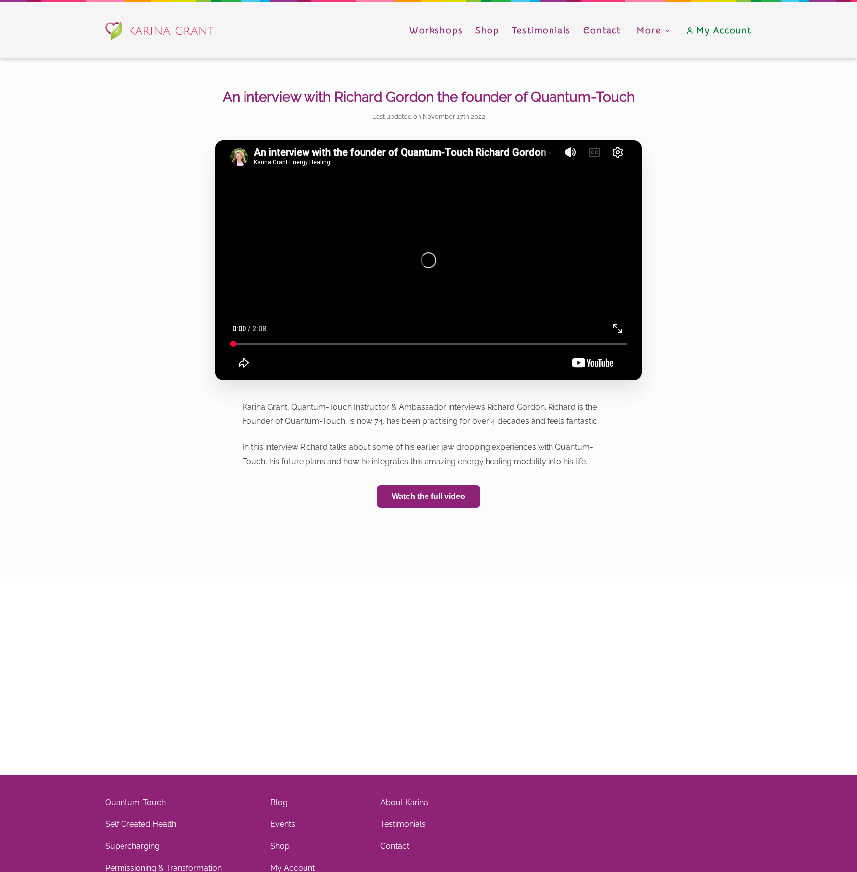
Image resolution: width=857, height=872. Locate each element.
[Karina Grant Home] (159, 30)
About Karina (404, 802)
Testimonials (541, 30)
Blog (279, 802)
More (649, 30)
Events (282, 824)
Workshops (436, 30)
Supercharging (132, 846)
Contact (602, 30)
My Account (724, 30)
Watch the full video (428, 496)
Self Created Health (140, 824)
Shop (487, 30)
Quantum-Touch (135, 802)
